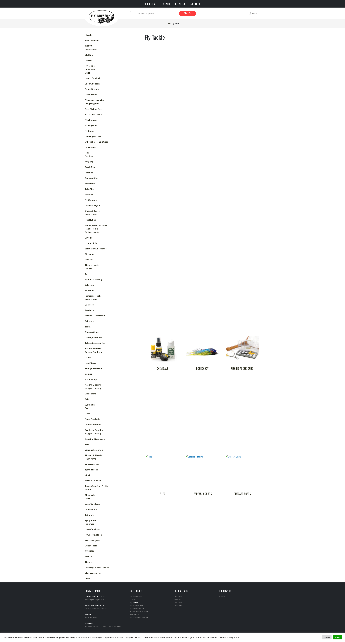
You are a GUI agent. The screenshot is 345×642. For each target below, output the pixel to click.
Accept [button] (337, 637)
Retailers (178, 602)
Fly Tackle (134, 602)
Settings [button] (327, 637)
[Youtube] (227, 599)
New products (136, 596)
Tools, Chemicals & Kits (139, 617)
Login (254, 13)
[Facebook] (220, 599)
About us (178, 605)
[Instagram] (224, 599)
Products (178, 596)
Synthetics (134, 614)
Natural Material (136, 605)
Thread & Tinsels (137, 608)
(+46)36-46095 (91, 617)
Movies (178, 599)
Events (222, 596)
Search (187, 13)
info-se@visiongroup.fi (94, 599)
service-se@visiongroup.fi (95, 608)
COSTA (133, 599)
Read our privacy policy (228, 637)
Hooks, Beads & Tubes (139, 611)
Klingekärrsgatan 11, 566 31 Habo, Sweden (103, 626)
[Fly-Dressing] (101, 16)
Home (168, 23)
